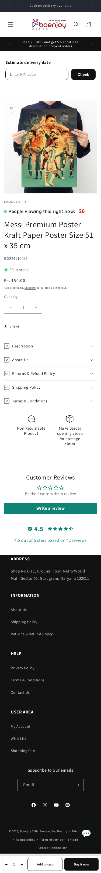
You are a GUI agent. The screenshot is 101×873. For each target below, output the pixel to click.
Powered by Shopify (53, 831)
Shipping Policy (24, 621)
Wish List (18, 738)
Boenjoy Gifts (29, 831)
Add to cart (45, 864)
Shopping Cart (23, 750)
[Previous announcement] (10, 6)
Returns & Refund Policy (32, 634)
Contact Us (20, 692)
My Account (21, 726)
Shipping (30, 287)
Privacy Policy (22, 667)
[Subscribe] (77, 785)
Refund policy (25, 839)
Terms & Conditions (28, 680)
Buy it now (81, 864)
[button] (11, 24)
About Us (19, 609)
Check (83, 74)
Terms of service (51, 839)
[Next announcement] (91, 6)
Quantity (11, 296)
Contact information (53, 848)
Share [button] (14, 326)
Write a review (50, 508)
